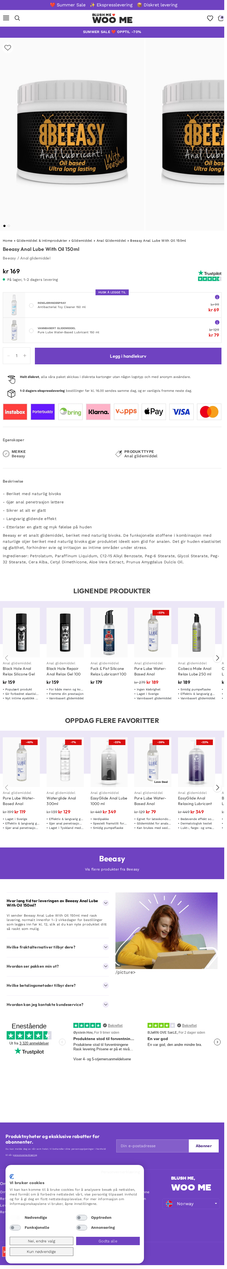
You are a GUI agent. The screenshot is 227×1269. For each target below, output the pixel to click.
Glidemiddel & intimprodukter (42, 241)
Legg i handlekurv (128, 356)
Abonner (204, 1145)
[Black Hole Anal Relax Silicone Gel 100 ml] (21, 632)
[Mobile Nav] (6, 18)
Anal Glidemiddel (111, 241)
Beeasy (9, 258)
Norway (185, 1203)
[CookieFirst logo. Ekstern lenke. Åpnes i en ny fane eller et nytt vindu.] (12, 1176)
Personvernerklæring (120, 1172)
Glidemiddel (81, 241)
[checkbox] (15, 1217)
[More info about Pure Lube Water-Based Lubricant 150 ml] (217, 322)
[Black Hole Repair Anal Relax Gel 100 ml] (65, 632)
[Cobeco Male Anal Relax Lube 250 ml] (196, 632)
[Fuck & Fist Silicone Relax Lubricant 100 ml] (109, 632)
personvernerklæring (25, 1155)
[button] (4, 226)
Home (7, 241)
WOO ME (112, 20)
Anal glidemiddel (35, 258)
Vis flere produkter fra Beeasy (112, 869)
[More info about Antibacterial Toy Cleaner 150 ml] (217, 297)
